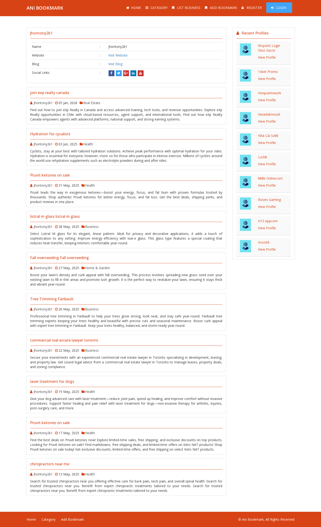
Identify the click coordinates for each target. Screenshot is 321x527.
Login (281, 7)
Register (254, 7)
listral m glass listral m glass (55, 216)
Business (92, 226)
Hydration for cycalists (50, 133)
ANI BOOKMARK (45, 8)
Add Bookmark (223, 7)
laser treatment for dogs (52, 381)
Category (159, 7)
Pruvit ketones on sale (50, 175)
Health (88, 144)
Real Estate (91, 103)
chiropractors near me (49, 464)
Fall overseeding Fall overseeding (59, 257)
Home (136, 7)
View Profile (267, 57)
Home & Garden (97, 268)
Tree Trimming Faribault (52, 298)
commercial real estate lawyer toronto (64, 340)
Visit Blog (115, 64)
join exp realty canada (49, 92)
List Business (188, 7)
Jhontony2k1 (43, 103)
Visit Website (118, 55)
